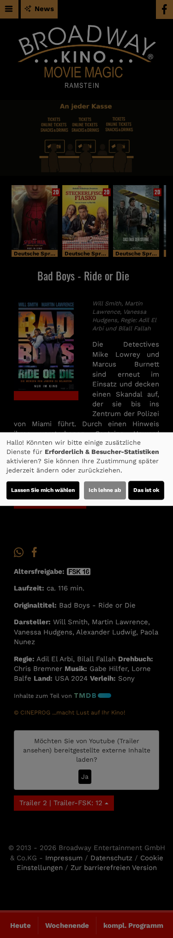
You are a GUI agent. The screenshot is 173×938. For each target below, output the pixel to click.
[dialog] (86, 469)
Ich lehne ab (105, 490)
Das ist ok (146, 490)
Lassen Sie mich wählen (43, 490)
